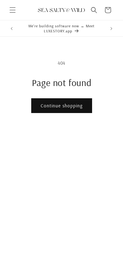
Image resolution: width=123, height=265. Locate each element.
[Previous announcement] (12, 28)
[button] (13, 10)
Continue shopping (62, 106)
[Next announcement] (111, 28)
